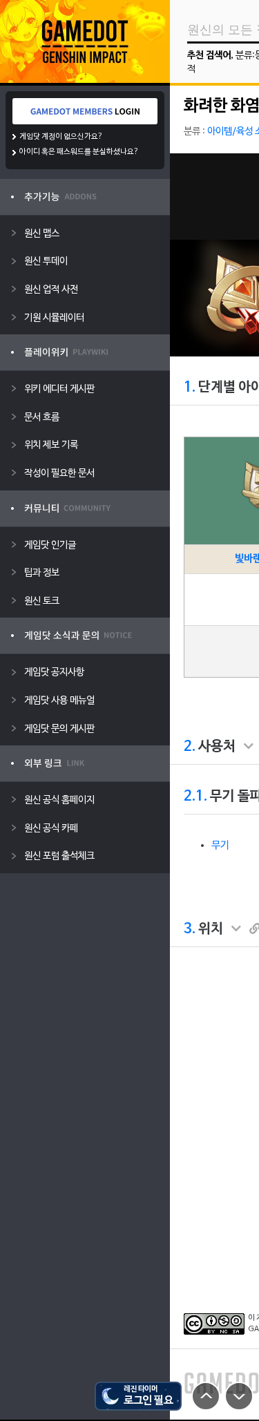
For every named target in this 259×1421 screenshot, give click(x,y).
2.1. (195, 796)
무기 (220, 845)
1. (189, 387)
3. (189, 929)
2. (189, 746)
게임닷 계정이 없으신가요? (61, 137)
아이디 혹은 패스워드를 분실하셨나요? (79, 152)
